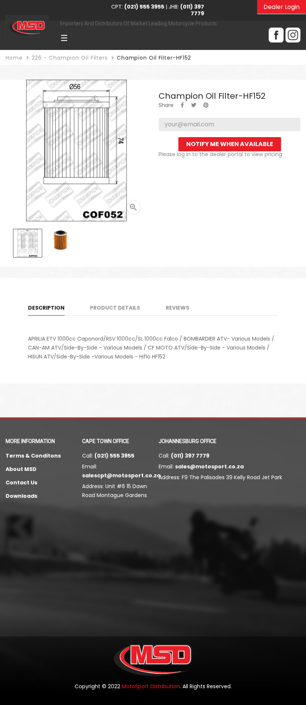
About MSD (21, 469)
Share (182, 105)
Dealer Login (281, 7)
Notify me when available (229, 144)
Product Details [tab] (115, 308)
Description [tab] (46, 308)
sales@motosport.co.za (209, 466)
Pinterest (206, 105)
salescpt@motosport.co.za (121, 475)
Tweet (193, 105)
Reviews (177, 308)
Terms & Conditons (33, 455)
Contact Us (21, 482)
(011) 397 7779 (190, 455)
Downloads (21, 496)
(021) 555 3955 (114, 455)
